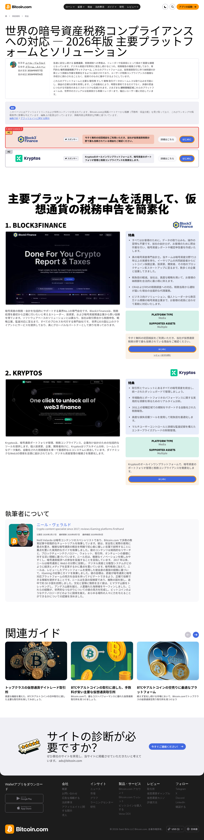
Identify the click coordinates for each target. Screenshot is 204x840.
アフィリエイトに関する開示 (35, 118)
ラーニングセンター (101, 802)
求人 (64, 815)
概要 (64, 788)
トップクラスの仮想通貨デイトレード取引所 (35, 689)
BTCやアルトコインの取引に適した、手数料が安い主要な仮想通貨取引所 (101, 689)
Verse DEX (125, 813)
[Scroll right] (196, 635)
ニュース (95, 788)
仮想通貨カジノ (156, 797)
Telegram (181, 788)
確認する (181, 806)
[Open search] (172, 7)
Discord (180, 797)
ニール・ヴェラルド (35, 62)
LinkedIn (180, 802)
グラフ (94, 797)
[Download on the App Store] (24, 808)
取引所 (151, 788)
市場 (92, 793)
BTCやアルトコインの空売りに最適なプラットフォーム (167, 689)
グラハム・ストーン (35, 66)
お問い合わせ (69, 793)
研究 (92, 806)
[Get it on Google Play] (24, 798)
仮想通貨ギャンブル (158, 793)
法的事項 (67, 802)
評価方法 (152, 802)
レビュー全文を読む (162, 355)
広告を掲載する (71, 797)
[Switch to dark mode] (165, 7)
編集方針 (14, 118)
